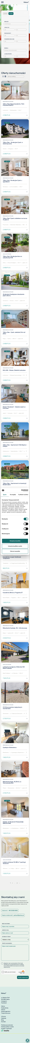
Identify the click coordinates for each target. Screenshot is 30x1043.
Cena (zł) (6, 27)
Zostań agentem (5, 1011)
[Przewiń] (25, 225)
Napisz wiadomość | (13, 915)
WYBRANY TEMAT (6, 936)
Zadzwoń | (10, 910)
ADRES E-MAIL (5, 930)
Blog (2, 1020)
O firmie (3, 1016)
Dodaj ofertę (4, 1008)
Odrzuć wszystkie (15, 551)
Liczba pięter (8, 53)
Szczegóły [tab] (13, 494)
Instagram (4, 1001)
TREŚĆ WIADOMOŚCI (7, 943)
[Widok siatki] (3, 76)
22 (17, 883)
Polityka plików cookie (7, 1026)
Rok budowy (7, 33)
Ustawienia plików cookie (15, 546)
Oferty (3, 1006)
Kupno (5, 13)
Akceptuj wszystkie (15, 541)
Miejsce (6, 21)
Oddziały (3, 1018)
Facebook (4, 1003)
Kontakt (3, 1021)
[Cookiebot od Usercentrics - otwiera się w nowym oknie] (21, 490)
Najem (11, 13)
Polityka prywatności (7, 1025)
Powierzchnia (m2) (9, 39)
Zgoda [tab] (4, 494)
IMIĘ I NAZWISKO (6, 923)
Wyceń (3, 1009)
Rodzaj (6, 48)
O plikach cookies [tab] (23, 494)
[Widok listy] (5, 76)
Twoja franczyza (5, 1013)
